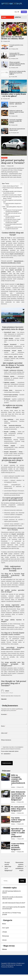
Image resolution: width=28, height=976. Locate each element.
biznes (4, 17)
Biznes (4, 924)
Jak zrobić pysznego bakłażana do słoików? (11, 892)
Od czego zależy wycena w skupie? (12, 219)
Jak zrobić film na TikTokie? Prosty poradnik (11, 913)
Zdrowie (4, 940)
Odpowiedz (3, 699)
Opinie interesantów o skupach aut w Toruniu (13, 204)
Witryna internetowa (6, 740)
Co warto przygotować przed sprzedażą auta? (12, 201)
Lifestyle (4, 932)
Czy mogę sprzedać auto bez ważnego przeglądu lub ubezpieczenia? (13, 227)
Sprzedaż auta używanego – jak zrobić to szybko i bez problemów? (18, 832)
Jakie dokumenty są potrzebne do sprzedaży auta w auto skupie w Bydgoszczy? (18, 796)
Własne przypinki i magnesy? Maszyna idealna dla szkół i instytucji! (17, 63)
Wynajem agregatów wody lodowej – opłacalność (17, 103)
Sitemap (4, 949)
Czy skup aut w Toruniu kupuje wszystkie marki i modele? (11, 221)
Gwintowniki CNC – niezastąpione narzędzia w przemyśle (17, 54)
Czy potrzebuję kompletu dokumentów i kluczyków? (13, 224)
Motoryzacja (5, 936)
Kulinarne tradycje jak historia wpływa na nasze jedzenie (16, 112)
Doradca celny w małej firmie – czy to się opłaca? (13, 95)
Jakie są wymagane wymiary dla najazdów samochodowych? (18, 780)
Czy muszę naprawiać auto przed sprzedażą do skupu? (12, 217)
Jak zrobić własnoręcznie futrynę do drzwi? (13, 903)
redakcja (3, 166)
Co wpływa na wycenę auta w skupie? (12, 195)
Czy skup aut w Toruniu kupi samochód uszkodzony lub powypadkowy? (13, 210)
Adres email (4, 733)
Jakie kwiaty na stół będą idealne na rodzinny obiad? (12, 37)
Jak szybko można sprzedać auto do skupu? (13, 213)
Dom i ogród (5, 928)
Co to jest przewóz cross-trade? (16, 45)
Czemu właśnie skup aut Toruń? (10, 186)
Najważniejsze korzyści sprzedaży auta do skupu (12, 188)
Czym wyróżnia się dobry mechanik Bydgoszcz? (17, 846)
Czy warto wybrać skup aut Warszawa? (18, 820)
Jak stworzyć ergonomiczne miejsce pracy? (17, 129)
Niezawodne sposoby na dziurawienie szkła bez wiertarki (12, 898)
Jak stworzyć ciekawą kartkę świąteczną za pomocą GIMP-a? (17, 72)
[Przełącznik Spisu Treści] (21, 184)
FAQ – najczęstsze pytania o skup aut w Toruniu (12, 207)
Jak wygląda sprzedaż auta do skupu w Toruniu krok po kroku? (12, 192)
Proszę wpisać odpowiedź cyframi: (10, 751)
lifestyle (18, 17)
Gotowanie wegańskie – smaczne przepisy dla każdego (16, 121)
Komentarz (4, 714)
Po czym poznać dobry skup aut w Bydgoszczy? (18, 809)
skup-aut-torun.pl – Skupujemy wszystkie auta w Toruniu (12, 262)
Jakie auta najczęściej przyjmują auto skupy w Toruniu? (12, 197)
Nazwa (3, 726)
